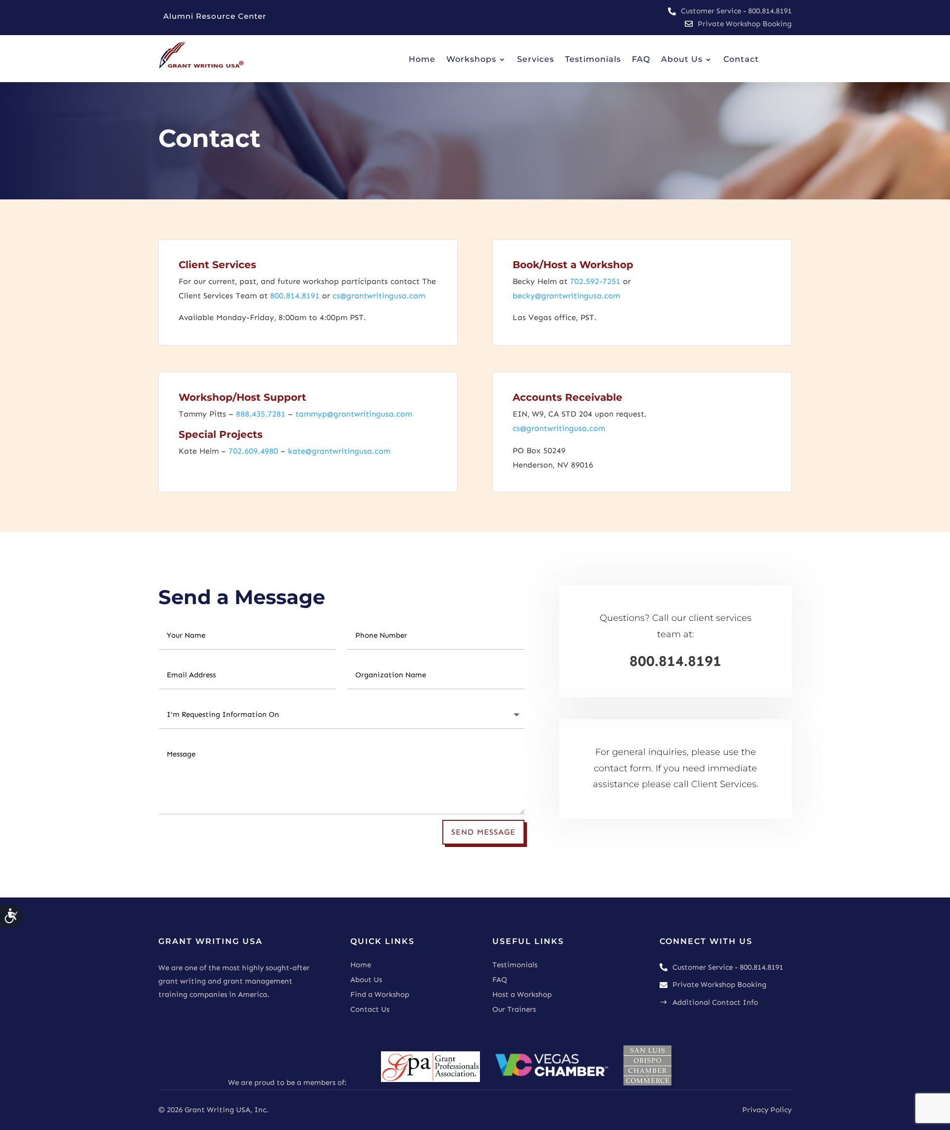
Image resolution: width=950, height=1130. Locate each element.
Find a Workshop (379, 994)
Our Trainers (514, 1009)
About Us (366, 979)
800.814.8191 (295, 295)
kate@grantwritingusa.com (339, 451)
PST (587, 317)
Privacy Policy (767, 1109)
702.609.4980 (253, 451)
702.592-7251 (595, 281)
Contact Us (369, 1009)
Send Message (483, 832)
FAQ (499, 979)
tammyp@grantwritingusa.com (352, 414)
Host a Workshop (522, 994)
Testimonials (514, 964)
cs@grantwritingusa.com (378, 295)
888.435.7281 (260, 414)
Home (360, 964)
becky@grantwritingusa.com (566, 295)
